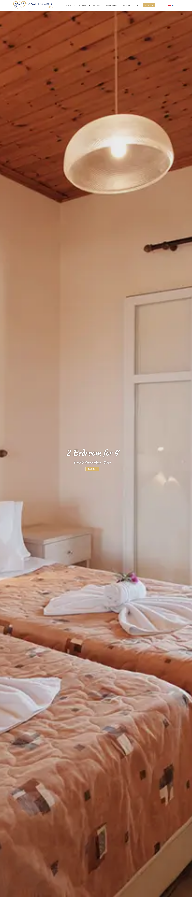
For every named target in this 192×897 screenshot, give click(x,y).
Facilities (96, 5)
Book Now (149, 5)
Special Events (111, 5)
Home (68, 5)
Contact (136, 5)
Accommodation (81, 5)
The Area (126, 5)
